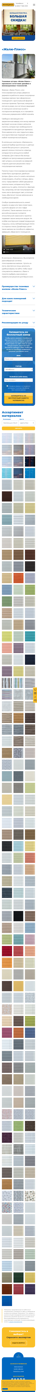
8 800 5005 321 (18, 1366)
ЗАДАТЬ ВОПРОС (18, 1343)
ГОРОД (18, 366)
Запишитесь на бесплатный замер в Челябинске (18, 398)
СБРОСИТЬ (18, 428)
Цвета (22, 419)
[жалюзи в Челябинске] (8, 5)
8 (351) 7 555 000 (21, 6)
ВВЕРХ (18, 1356)
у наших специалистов (15, 1322)
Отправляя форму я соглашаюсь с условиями (19, 388)
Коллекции (7, 419)
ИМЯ (18, 356)
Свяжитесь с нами (18, 1371)
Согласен (5, 1389)
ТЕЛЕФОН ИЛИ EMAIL (18, 377)
